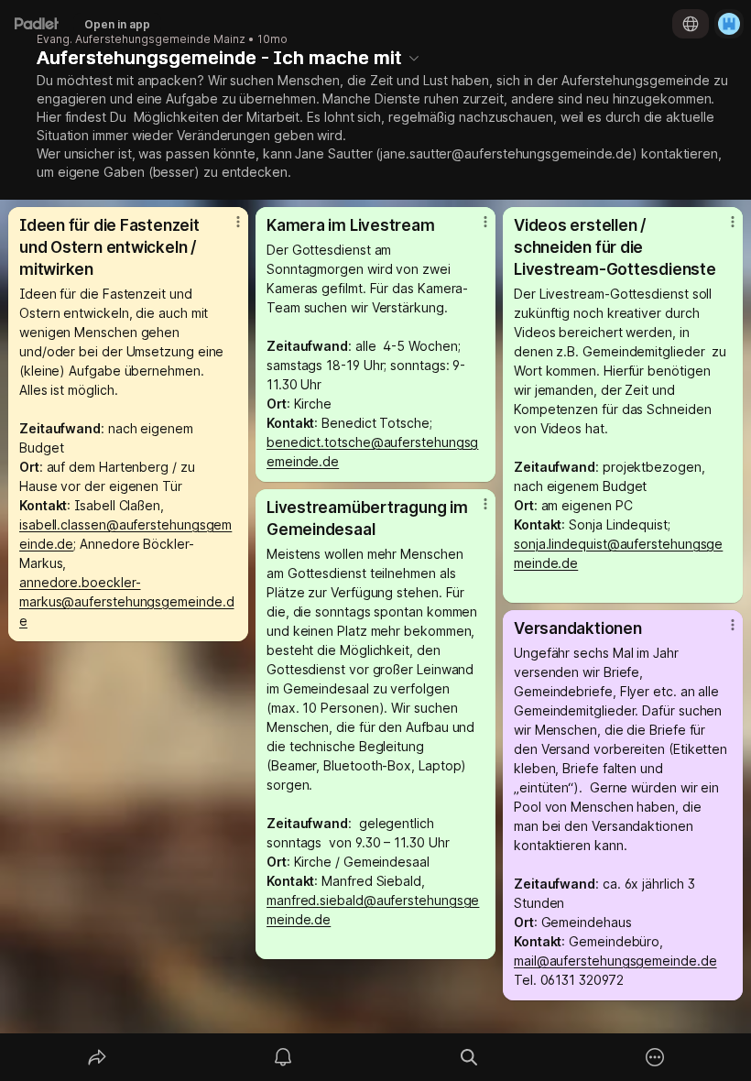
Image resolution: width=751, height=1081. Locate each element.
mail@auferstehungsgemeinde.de (615, 960)
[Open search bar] (469, 1057)
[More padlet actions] (655, 1057)
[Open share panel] (97, 1057)
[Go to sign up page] (729, 23)
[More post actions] (226, 229)
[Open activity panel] (283, 1057)
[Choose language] (690, 23)
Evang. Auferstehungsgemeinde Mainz (141, 39)
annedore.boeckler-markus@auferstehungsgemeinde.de (126, 601)
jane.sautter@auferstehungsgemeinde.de (506, 153)
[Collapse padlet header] (413, 57)
